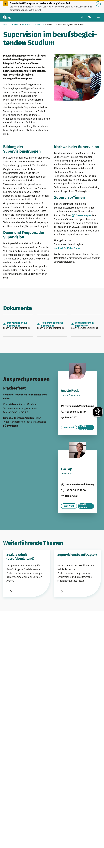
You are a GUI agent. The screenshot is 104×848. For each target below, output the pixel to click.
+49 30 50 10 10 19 (75, 411)
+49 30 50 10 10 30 (75, 490)
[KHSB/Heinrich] (65, 57)
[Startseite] (8, 17)
